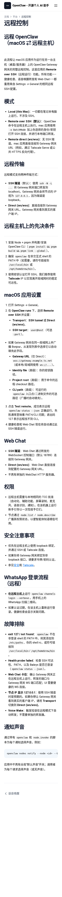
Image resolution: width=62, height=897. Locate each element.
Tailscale (28, 565)
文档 (6, 16)
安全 (16, 565)
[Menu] (55, 5)
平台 (15, 16)
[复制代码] (53, 753)
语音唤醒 (13, 793)
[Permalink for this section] (7, 49)
